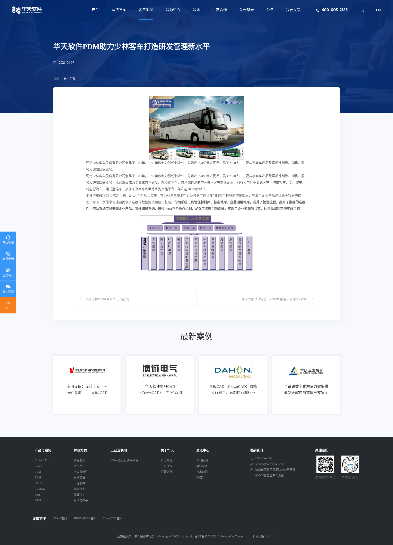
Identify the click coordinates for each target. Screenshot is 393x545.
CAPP (38, 483)
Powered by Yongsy (232, 536)
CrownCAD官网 (112, 518)
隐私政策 (258, 536)
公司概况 (166, 460)
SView (38, 466)
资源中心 (173, 10)
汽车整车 (79, 466)
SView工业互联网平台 (124, 460)
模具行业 (79, 489)
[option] (86, 385)
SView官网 (60, 518)
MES (38, 494)
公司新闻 (202, 460)
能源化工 (79, 494)
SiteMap (271, 536)
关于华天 (246, 10)
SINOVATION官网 (84, 518)
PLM (38, 471)
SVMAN (40, 489)
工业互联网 (119, 450)
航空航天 (79, 460)
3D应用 (201, 477)
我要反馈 (293, 10)
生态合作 (219, 10)
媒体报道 (202, 466)
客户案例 (146, 10)
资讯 (196, 10)
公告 (270, 10)
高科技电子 (81, 500)
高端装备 (79, 477)
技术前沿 (202, 471)
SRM (38, 500)
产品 (95, 10)
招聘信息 (166, 471)
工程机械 (79, 483)
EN (378, 10)
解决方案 (119, 10)
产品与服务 (43, 450)
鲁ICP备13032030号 (206, 536)
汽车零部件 (81, 471)
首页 (56, 78)
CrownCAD (42, 460)
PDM (38, 477)
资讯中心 (202, 450)
